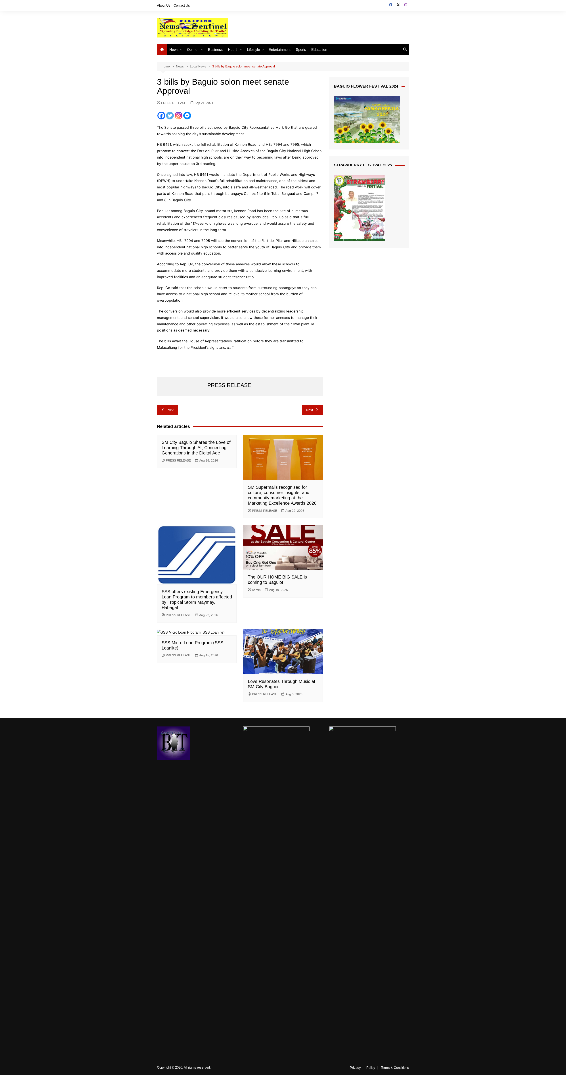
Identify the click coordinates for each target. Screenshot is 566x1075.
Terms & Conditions (395, 1067)
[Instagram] (178, 115)
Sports (301, 50)
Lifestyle (253, 50)
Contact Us (182, 5)
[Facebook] (161, 115)
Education (319, 50)
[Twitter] (170, 115)
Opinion (193, 50)
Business (215, 50)
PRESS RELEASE (173, 103)
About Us (163, 5)
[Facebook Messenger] (187, 115)
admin (256, 590)
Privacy (355, 1067)
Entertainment (280, 50)
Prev (170, 410)
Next (309, 410)
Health (233, 50)
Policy (370, 1067)
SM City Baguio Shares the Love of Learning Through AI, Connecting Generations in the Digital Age (196, 447)
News (173, 50)
